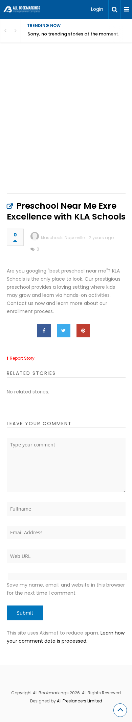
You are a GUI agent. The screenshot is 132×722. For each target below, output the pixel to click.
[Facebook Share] (44, 330)
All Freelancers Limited (79, 701)
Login (97, 9)
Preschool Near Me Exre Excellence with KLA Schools (66, 211)
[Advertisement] (66, 125)
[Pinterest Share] (83, 330)
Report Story (22, 358)
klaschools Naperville (63, 237)
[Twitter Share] (63, 330)
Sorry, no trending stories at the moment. (73, 34)
